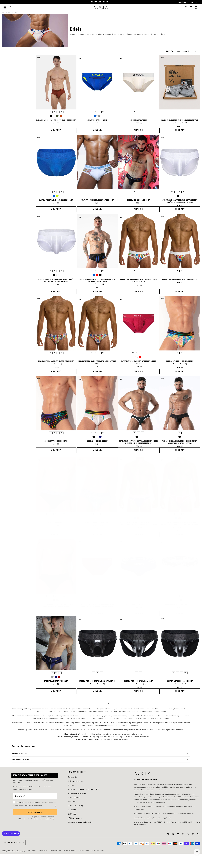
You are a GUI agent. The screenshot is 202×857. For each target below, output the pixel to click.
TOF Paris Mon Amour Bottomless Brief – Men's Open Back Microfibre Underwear (138, 442)
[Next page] (133, 703)
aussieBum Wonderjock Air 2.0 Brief (180, 604)
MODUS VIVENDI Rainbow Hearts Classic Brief (138, 279)
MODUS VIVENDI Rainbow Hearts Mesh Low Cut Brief (97, 362)
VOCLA (9, 851)
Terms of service (55, 851)
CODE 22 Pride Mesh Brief (97, 441)
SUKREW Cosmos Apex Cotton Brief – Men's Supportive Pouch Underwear (56, 280)
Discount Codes (74, 810)
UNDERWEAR (10, 12)
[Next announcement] (139, 2)
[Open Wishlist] (191, 7)
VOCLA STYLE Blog (75, 806)
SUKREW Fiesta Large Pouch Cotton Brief (56, 200)
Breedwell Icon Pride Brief (138, 200)
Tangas (186, 709)
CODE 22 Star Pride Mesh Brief (56, 441)
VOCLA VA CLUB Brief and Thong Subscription (179, 120)
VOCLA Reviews (74, 798)
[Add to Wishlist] (38, 58)
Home (3, 12)
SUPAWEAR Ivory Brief (139, 120)
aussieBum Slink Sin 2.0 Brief (138, 604)
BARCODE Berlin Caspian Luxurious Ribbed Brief (56, 120)
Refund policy (43, 851)
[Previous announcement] (62, 2)
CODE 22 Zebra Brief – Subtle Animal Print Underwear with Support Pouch (56, 605)
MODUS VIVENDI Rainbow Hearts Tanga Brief (180, 279)
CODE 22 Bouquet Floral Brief (97, 522)
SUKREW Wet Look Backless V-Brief (138, 681)
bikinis (177, 709)
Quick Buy (56, 130)
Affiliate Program (74, 818)
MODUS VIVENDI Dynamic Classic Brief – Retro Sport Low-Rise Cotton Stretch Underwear (138, 523)
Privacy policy (31, 851)
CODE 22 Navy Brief (56, 522)
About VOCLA (73, 802)
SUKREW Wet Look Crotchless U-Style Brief (97, 681)
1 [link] (102, 703)
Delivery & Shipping (75, 781)
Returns (71, 785)
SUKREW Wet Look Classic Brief (180, 681)
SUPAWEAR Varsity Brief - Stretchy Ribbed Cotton (138, 362)
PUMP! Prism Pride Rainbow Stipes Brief (97, 200)
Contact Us (72, 777)
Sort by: (170, 51)
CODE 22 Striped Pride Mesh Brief (179, 361)
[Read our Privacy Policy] (55, 805)
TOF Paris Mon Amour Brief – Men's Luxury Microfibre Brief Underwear (179, 442)
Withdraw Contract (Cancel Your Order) (83, 789)
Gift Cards (72, 814)
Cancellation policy (97, 851)
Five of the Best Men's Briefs (88, 739)
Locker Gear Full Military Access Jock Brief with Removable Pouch (97, 280)
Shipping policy (84, 851)
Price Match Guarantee (77, 793)
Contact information (69, 851)
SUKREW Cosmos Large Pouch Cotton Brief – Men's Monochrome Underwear (180, 201)
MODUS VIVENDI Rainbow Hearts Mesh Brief (56, 361)
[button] (4, 7)
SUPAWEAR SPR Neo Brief (97, 120)
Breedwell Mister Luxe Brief (56, 681)
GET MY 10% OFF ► (34, 812)
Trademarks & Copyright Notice (80, 822)
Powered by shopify (18, 851)
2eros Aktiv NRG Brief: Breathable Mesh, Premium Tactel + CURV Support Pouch (97, 605)
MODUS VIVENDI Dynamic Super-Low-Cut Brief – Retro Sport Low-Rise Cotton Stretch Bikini (180, 523)
